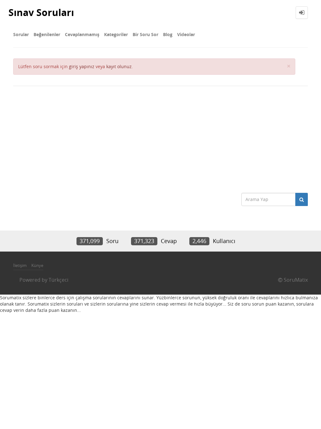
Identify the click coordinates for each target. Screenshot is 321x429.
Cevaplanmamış (82, 34)
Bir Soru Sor (145, 34)
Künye (37, 265)
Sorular (21, 34)
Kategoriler (116, 34)
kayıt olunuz (119, 66)
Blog (167, 34)
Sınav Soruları (41, 12)
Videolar (186, 34)
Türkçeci (58, 279)
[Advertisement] (160, 136)
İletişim (20, 265)
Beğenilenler (47, 34)
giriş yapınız (81, 66)
